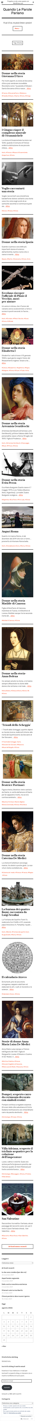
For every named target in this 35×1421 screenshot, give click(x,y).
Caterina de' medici (9, 872)
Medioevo (23, 93)
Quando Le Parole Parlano (17, 11)
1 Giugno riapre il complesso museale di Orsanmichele (14, 132)
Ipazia (4, 259)
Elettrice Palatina (8, 1061)
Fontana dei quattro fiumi (21, 932)
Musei (4, 446)
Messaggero (15, 1174)
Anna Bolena (6, 691)
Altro (29, 88)
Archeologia (6, 1117)
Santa (17, 96)
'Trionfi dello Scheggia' (10, 742)
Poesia (10, 211)
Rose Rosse (14, 1236)
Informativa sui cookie (15, 1413)
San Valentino (10, 1218)
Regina (31, 872)
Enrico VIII (26, 691)
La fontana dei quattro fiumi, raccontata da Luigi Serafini (16, 912)
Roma (23, 546)
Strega (28, 96)
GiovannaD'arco (14, 93)
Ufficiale (10, 321)
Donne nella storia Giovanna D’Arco (13, 75)
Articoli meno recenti (17, 1246)
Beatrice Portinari (8, 802)
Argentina (6, 500)
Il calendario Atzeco (14, 977)
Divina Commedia (8, 805)
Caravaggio (25, 443)
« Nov (4, 1346)
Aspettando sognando (10, 1278)
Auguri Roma (10, 531)
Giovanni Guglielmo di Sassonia (12, 1064)
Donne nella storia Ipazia (17, 242)
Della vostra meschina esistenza (14, 1284)
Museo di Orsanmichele (20, 152)
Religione (5, 370)
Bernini (9, 932)
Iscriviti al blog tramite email (13, 1366)
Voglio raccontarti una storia (13, 190)
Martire (10, 259)
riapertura (6, 155)
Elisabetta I (12, 368)
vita (29, 259)
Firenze (9, 152)
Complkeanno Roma (13, 546)
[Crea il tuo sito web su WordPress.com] (17, 2)
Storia (22, 96)
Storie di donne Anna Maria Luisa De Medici (16, 1043)
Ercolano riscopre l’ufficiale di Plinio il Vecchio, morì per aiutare (14, 297)
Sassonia (20, 1067)
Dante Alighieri (19, 802)
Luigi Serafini (7, 935)
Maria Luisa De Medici (9, 1067)
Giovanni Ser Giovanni (9, 745)
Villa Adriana (6, 1177)
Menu (17, 28)
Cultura (5, 368)
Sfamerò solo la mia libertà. (12, 1290)
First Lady (21, 500)
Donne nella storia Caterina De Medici (14, 857)
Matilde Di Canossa (8, 620)
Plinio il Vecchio (18, 318)
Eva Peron (13, 500)
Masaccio (21, 745)
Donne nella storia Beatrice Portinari (13, 783)
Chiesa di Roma (17, 691)
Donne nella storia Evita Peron (13, 481)
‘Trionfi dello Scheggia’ (16, 725)
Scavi (26, 318)
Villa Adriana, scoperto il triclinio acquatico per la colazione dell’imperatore (17, 1153)
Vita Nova (24, 805)
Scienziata (17, 259)
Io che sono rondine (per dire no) (14, 1272)
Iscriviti (7, 1387)
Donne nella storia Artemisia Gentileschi (15, 425)
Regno (28, 368)
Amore (5, 211)
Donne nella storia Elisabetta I (13, 349)
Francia (5, 93)
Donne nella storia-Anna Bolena (14, 675)
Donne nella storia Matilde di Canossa (13, 602)
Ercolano (9, 318)
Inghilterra (21, 368)
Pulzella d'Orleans (8, 96)
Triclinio (28, 1174)
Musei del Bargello (8, 747)
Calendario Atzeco (8, 994)
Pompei (14, 1117)
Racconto (6, 1236)
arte (4, 152)
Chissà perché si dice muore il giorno (16, 1296)
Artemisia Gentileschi (14, 443)
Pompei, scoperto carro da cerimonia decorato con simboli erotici (16, 1097)
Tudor (23, 370)
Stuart (17, 370)
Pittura (10, 446)
